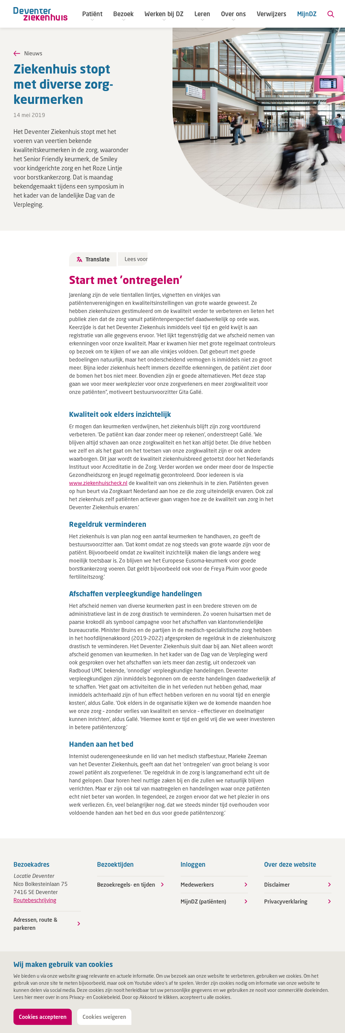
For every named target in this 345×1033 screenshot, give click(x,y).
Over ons (233, 14)
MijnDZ (307, 14)
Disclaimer (277, 884)
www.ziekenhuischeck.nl (98, 483)
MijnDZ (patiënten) (203, 901)
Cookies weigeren (104, 1016)
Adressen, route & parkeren (35, 923)
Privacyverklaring (285, 901)
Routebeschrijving (34, 900)
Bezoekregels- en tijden (126, 884)
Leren (202, 14)
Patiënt (92, 14)
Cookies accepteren (42, 1016)
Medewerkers (197, 884)
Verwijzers (271, 14)
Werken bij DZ (164, 14)
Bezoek (123, 14)
